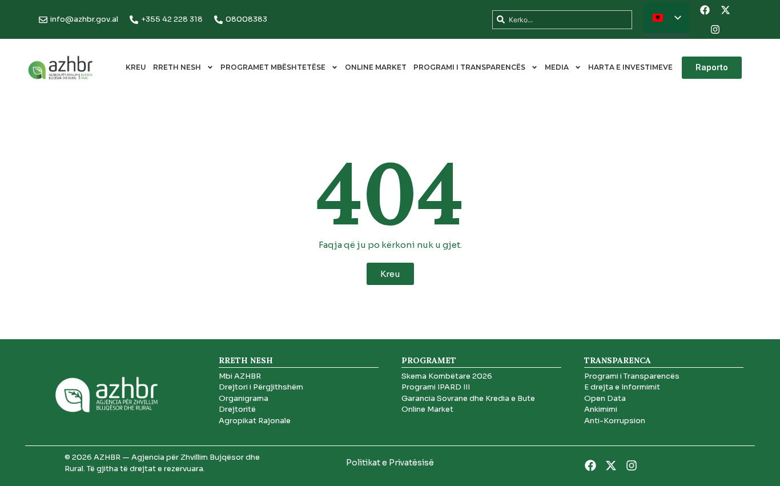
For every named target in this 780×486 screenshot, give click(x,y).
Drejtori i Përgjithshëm (261, 387)
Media (557, 67)
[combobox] (562, 19)
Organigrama (243, 398)
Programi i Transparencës (469, 67)
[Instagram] (715, 29)
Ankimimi (600, 409)
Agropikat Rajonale (255, 420)
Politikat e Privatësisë (390, 462)
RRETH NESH (177, 67)
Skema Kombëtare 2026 (446, 376)
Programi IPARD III (435, 387)
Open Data (605, 398)
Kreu (136, 67)
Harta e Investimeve (630, 67)
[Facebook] (704, 9)
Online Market (376, 67)
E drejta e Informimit (622, 387)
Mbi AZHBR (240, 376)
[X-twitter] (725, 9)
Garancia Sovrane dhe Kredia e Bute (468, 398)
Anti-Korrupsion (614, 420)
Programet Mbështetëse (272, 67)
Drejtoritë (237, 409)
